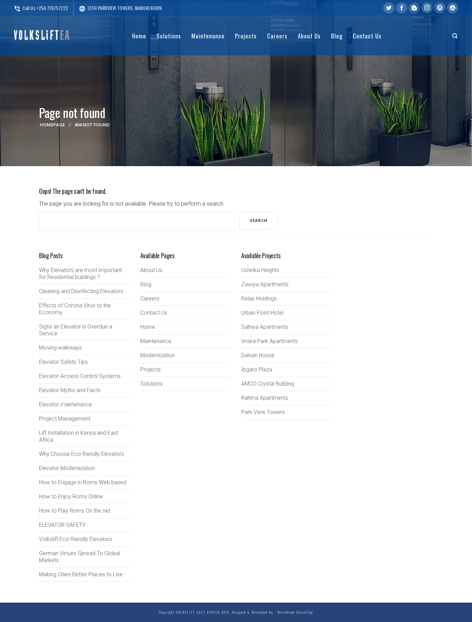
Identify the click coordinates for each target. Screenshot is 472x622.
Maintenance (155, 341)
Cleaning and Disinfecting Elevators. (81, 291)
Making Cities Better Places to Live (81, 574)
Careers (149, 298)
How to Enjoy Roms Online (71, 496)
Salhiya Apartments (264, 327)
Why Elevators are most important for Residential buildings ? (80, 273)
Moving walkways (60, 347)
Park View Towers (263, 412)
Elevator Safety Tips (63, 362)
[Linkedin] (439, 7)
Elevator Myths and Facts (70, 390)
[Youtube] (452, 7)
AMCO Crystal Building (267, 383)
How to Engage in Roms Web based (82, 482)
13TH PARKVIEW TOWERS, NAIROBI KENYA (120, 7)
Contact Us (153, 312)
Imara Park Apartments (269, 341)
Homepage (52, 124)
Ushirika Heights (260, 270)
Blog (145, 284)
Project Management (64, 418)
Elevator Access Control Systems (80, 376)
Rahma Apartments (264, 398)
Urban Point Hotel (262, 312)
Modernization (157, 355)
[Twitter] (388, 7)
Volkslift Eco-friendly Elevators (75, 539)
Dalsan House (257, 355)
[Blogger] (414, 7)
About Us (151, 270)
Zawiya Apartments (265, 284)
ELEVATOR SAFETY (62, 525)
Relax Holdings (259, 298)
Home (147, 327)
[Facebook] (401, 7)
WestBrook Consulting (294, 612)
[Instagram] (427, 7)
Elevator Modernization (67, 468)
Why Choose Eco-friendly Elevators (81, 454)
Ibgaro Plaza (256, 369)
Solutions (151, 383)
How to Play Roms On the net (74, 510)
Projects (150, 369)
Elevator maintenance (65, 404)
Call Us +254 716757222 (41, 7)
